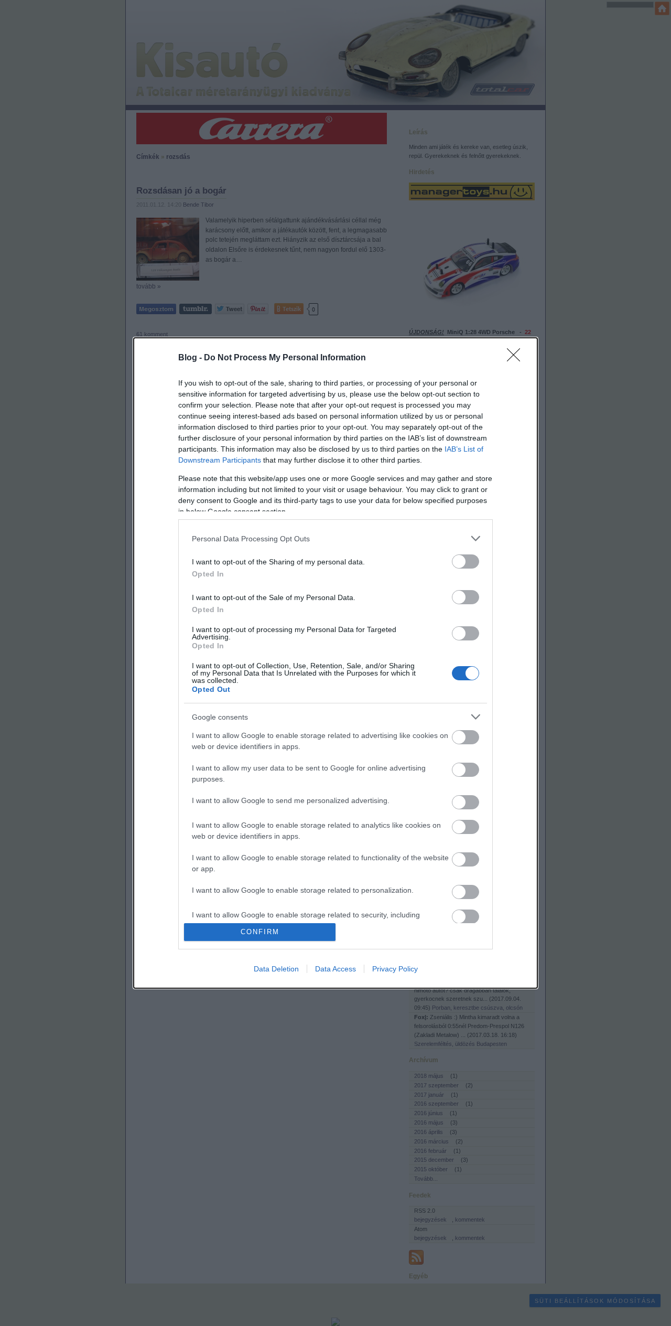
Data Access (335, 969)
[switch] (465, 561)
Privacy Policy (395, 969)
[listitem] (335, 538)
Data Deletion (276, 969)
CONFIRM (260, 932)
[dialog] (335, 663)
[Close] (517, 358)
